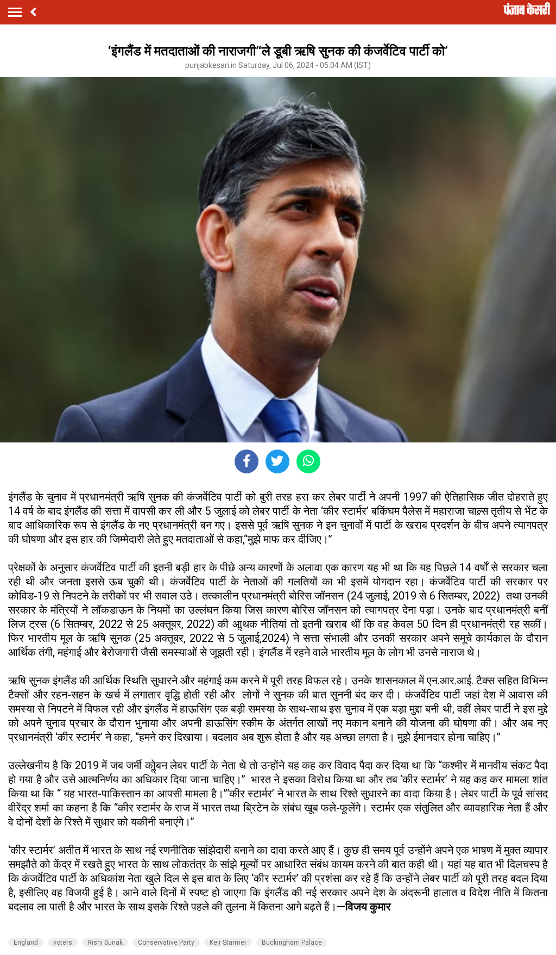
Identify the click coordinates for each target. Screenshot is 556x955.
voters (62, 942)
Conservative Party (166, 942)
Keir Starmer (228, 942)
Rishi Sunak (105, 942)
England (26, 942)
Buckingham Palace (292, 942)
